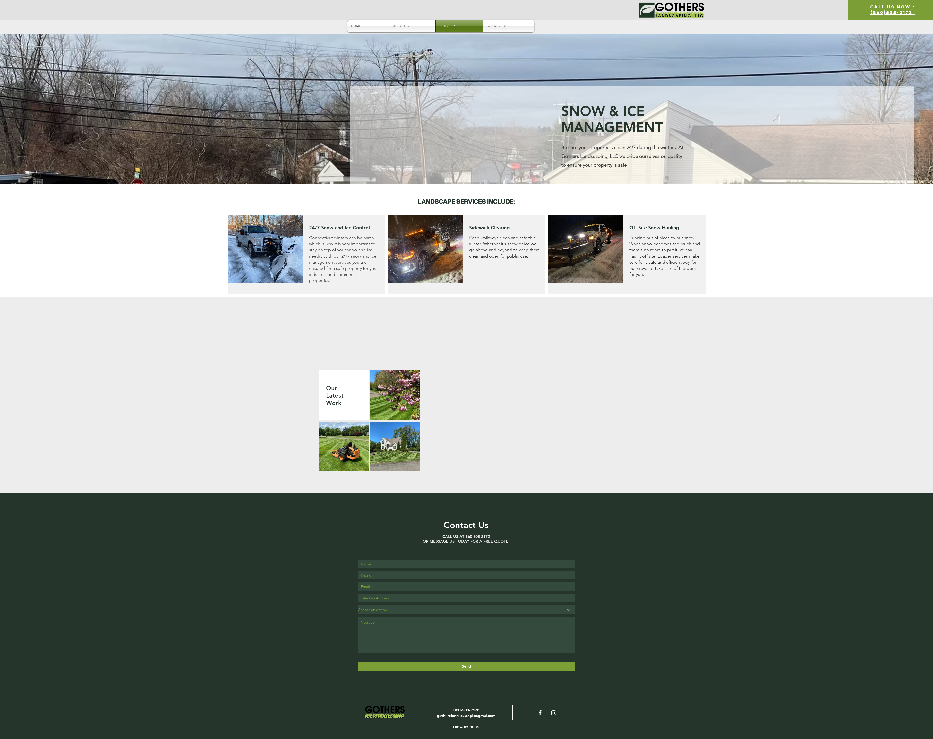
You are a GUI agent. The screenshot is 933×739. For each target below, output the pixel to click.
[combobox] (466, 598)
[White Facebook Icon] (540, 712)
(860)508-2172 (892, 12)
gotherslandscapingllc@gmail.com (466, 716)
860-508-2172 (466, 710)
